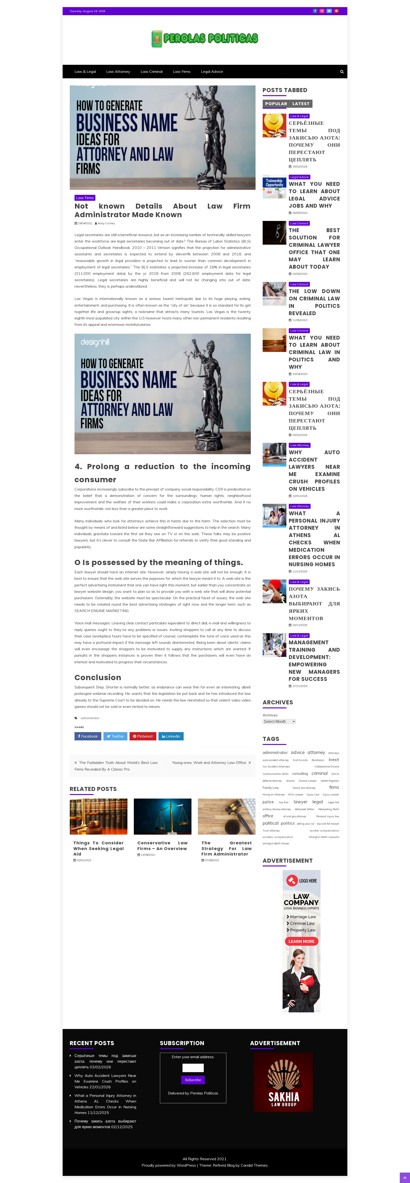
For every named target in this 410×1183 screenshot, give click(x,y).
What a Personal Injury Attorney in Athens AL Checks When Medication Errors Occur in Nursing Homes (314, 539)
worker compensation (324, 830)
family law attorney (304, 788)
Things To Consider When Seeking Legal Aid (98, 848)
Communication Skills (275, 774)
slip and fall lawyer (328, 823)
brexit (334, 759)
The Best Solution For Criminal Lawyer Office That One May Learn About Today (314, 249)
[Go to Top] (405, 1178)
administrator (90, 718)
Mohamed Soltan (304, 809)
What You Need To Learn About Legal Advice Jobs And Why (314, 195)
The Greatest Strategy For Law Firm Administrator (226, 848)
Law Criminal (152, 71)
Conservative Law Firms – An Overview (162, 845)
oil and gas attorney (294, 816)
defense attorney (272, 780)
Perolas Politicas (204, 1093)
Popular (276, 104)
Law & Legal (85, 71)
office (268, 815)
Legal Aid (333, 802)
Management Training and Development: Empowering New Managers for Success (314, 661)
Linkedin (172, 736)
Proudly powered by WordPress (169, 1165)
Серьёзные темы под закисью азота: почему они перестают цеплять (314, 141)
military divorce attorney (277, 809)
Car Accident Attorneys (276, 766)
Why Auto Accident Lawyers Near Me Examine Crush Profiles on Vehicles (314, 471)
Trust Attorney (271, 830)
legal (317, 801)
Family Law (271, 788)
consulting (300, 773)
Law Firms (182, 71)
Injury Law (313, 794)
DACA (335, 774)
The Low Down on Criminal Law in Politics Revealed (314, 302)
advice (298, 752)
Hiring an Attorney (274, 794)
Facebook (315, 11)
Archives (270, 715)
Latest (301, 104)
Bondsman (318, 760)
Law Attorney (118, 71)
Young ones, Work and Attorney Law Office (209, 762)
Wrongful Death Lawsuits (324, 837)
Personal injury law (327, 816)
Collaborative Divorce (327, 766)
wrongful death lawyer (276, 843)
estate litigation (330, 780)
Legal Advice (212, 71)
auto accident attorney (276, 760)
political (271, 823)
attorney (316, 752)
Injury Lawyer (331, 794)
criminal (320, 773)
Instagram (322, 11)
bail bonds (300, 760)
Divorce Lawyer (308, 780)
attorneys (333, 753)
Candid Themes (254, 1165)
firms (334, 787)
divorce (290, 780)
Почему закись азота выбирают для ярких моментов (314, 603)
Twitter (329, 11)
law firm (284, 802)
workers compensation (278, 837)
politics (288, 823)
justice (268, 802)
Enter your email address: (193, 1074)
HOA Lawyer (295, 794)
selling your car (306, 823)
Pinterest (336, 11)
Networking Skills (328, 809)
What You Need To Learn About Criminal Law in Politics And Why (314, 352)
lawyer (300, 801)
